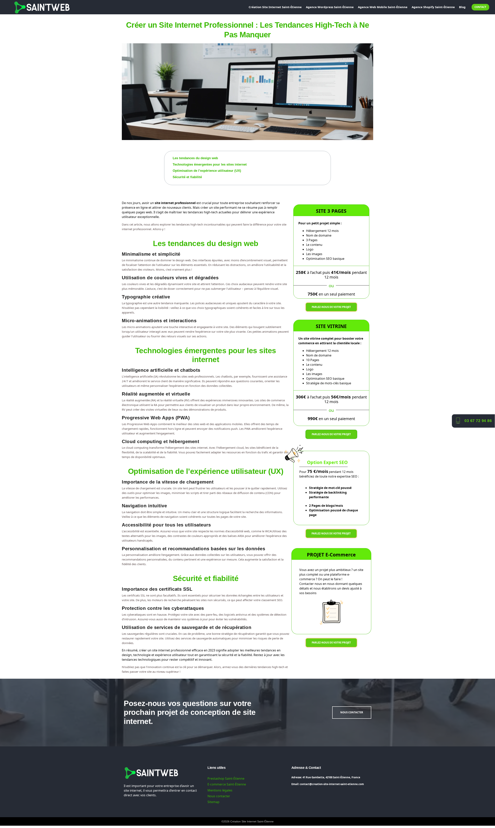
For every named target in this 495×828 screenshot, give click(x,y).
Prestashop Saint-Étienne (225, 778)
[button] (328, 153)
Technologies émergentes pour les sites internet (210, 164)
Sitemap (213, 802)
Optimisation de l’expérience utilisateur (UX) (207, 171)
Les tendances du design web (195, 158)
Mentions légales (219, 790)
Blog (462, 7)
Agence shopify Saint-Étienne (433, 7)
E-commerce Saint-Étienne (226, 784)
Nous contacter (218, 796)
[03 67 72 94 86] (457, 420)
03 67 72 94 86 (478, 421)
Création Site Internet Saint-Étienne (275, 7)
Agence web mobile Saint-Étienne (382, 7)
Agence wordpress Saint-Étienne (330, 7)
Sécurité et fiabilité (187, 177)
